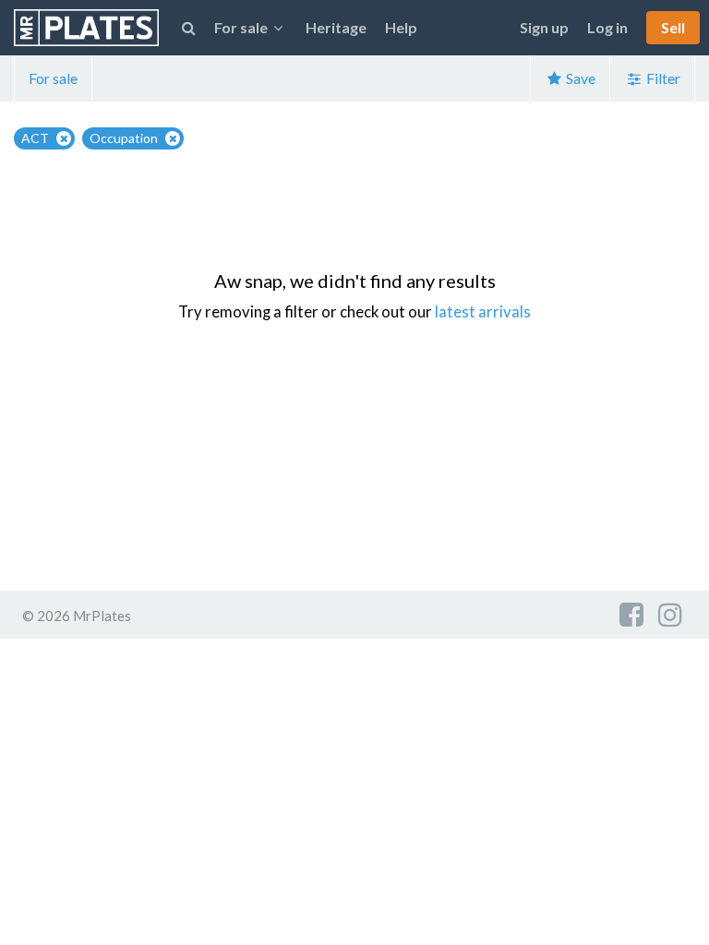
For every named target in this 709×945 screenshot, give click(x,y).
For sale (53, 78)
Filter (661, 78)
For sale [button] (241, 27)
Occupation (124, 138)
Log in (607, 27)
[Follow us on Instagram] (670, 613)
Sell (673, 27)
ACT (35, 138)
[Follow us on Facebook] (631, 613)
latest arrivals (483, 312)
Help (401, 27)
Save (579, 78)
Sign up (544, 27)
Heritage (336, 27)
